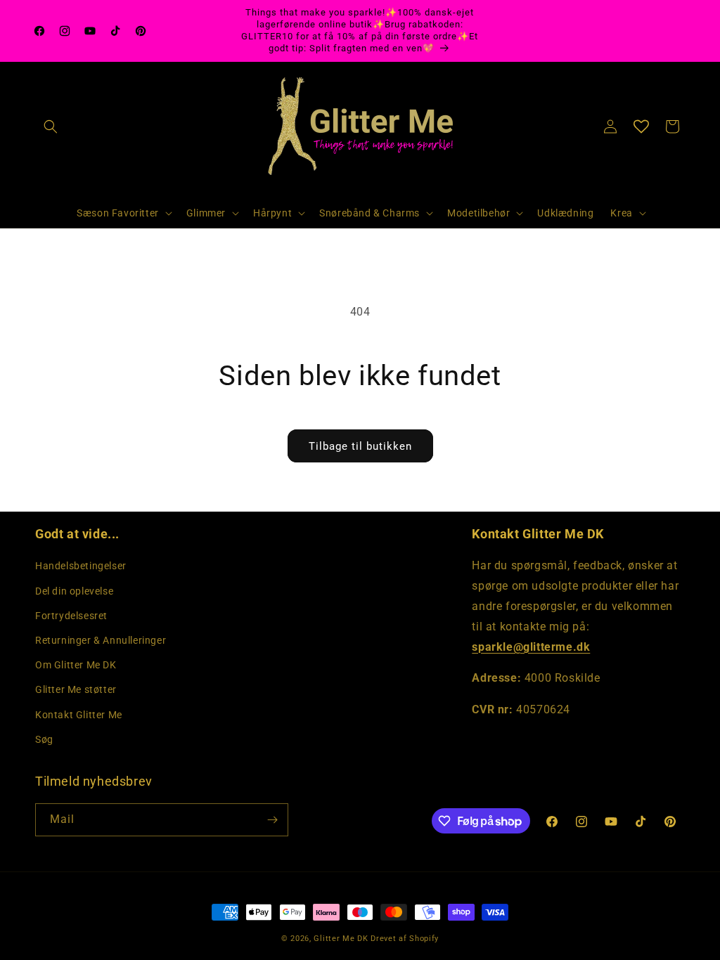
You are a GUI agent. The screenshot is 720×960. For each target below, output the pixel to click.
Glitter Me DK (341, 938)
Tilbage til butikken (360, 446)
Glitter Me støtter (76, 689)
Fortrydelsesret (71, 615)
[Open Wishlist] (641, 126)
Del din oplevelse (74, 591)
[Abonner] (272, 819)
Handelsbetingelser (81, 565)
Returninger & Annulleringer (100, 640)
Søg (44, 739)
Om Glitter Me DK (76, 664)
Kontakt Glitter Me (78, 714)
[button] (50, 126)
